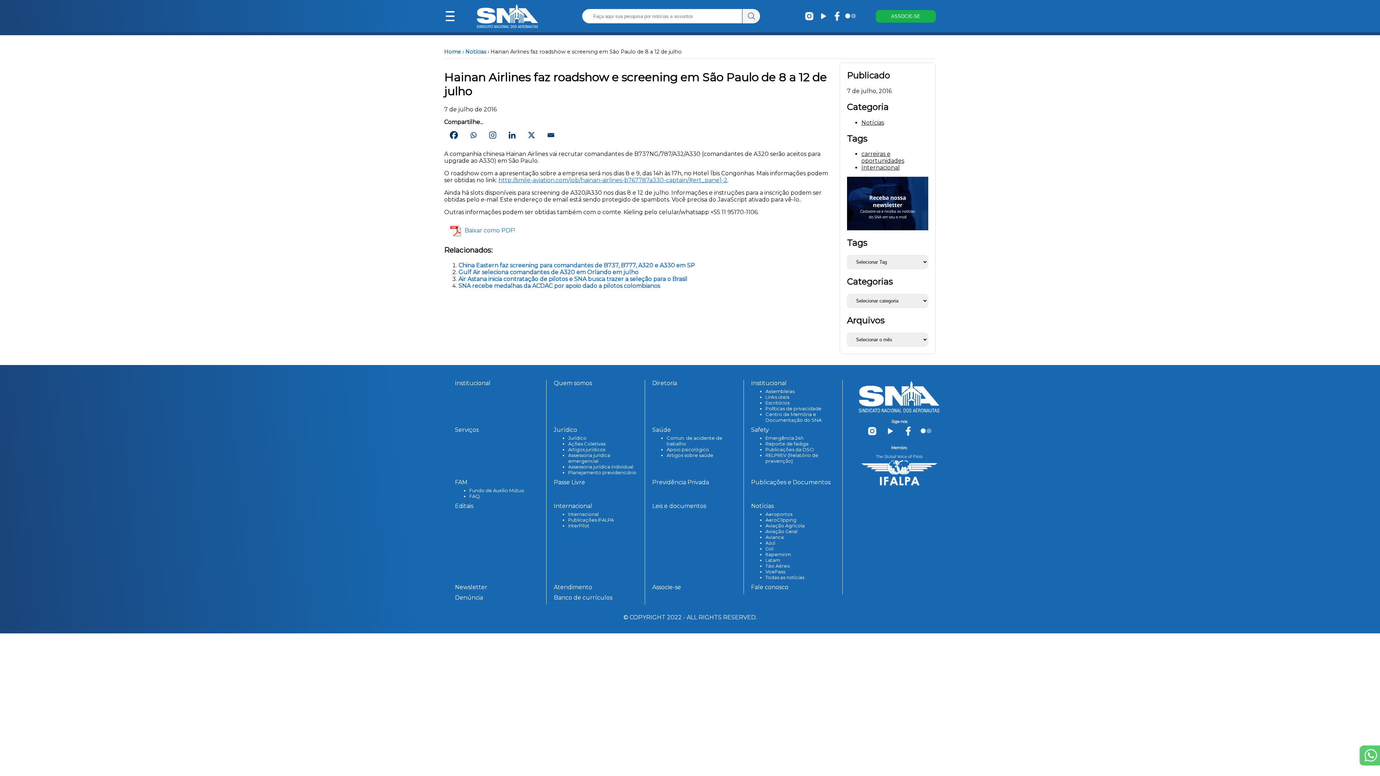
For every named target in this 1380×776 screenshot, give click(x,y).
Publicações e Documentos (791, 482)
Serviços (467, 429)
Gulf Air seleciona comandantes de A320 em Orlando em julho (549, 272)
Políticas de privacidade (793, 408)
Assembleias (780, 391)
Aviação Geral (781, 531)
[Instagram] (493, 135)
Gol (769, 548)
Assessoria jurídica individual (600, 467)
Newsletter (471, 587)
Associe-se (666, 587)
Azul (770, 543)
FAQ (474, 496)
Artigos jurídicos (586, 449)
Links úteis (777, 397)
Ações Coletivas (587, 444)
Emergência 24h (784, 438)
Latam (772, 560)
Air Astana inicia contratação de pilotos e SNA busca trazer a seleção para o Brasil (573, 279)
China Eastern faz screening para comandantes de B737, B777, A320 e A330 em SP (577, 265)
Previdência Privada (680, 482)
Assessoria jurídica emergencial (589, 458)
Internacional (880, 167)
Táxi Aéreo (777, 566)
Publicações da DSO (789, 449)
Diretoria (664, 383)
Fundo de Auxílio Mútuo (496, 490)
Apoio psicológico (688, 449)
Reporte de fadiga (787, 444)
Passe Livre (569, 482)
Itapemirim (778, 554)
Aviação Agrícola (785, 525)
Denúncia (469, 597)
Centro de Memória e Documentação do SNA (793, 417)
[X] (531, 135)
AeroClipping (780, 520)
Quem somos (573, 383)
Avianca (774, 537)
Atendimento (573, 587)
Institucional (473, 383)
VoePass (775, 571)
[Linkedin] (512, 135)
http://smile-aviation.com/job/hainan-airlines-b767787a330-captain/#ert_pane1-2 (612, 180)
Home (452, 51)
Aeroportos (778, 514)
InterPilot (578, 525)
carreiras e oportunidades (882, 157)
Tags (857, 242)
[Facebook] (454, 135)
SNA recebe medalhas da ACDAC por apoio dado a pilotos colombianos (559, 285)
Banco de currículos (583, 597)
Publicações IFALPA (591, 520)
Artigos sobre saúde (690, 455)
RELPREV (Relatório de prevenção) (791, 458)
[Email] (551, 135)
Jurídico (577, 438)
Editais (464, 506)
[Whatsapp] (473, 135)
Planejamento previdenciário (602, 472)
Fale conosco (769, 587)
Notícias (475, 51)
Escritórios (777, 403)
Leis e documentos (679, 506)
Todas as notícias (784, 577)
